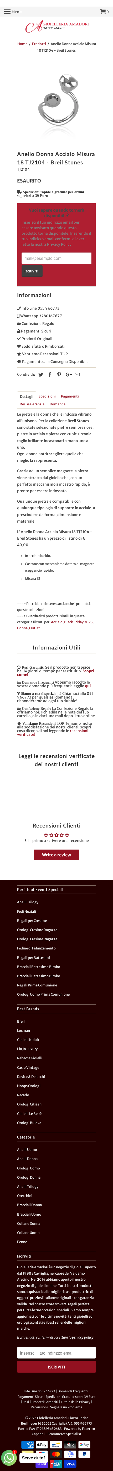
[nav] (13, 12)
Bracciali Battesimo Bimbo (38, 967)
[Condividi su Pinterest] (58, 375)
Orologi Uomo (28, 1168)
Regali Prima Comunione (37, 985)
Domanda (57, 404)
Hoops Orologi (28, 1086)
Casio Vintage (28, 1067)
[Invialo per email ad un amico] (76, 375)
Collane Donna (28, 1223)
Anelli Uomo (27, 1149)
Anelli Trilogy (27, 902)
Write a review (56, 854)
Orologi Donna (28, 1177)
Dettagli (26, 396)
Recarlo (23, 1095)
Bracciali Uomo (29, 1214)
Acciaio (57, 622)
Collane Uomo (28, 1233)
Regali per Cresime (32, 921)
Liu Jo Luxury (27, 1049)
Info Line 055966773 (39, 1391)
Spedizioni (47, 396)
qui (88, 686)
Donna (22, 628)
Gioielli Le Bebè (29, 1114)
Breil (21, 1021)
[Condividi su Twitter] (40, 375)
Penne (22, 1242)
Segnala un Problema (66, 1407)
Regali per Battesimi (33, 957)
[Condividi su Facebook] (49, 375)
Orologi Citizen (29, 1104)
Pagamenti (70, 396)
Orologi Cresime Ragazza (37, 939)
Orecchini (24, 1196)
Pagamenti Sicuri (31, 1397)
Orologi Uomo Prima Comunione (43, 994)
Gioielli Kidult (28, 1040)
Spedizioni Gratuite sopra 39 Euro (70, 1397)
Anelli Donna (27, 1159)
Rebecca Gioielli (29, 1058)
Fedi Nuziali (26, 911)
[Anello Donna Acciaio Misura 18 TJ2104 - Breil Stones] (56, 103)
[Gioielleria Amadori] (56, 26)
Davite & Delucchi (31, 1077)
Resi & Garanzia (32, 404)
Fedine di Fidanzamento (36, 948)
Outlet (34, 628)
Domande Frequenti (73, 1391)
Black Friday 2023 (78, 622)
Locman (23, 1030)
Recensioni (39, 1407)
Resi (26, 1402)
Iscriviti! (31, 271)
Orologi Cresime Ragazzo (37, 930)
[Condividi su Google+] (67, 375)
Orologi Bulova (29, 1123)
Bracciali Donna (29, 1205)
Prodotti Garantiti (45, 1402)
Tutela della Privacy (75, 1402)
